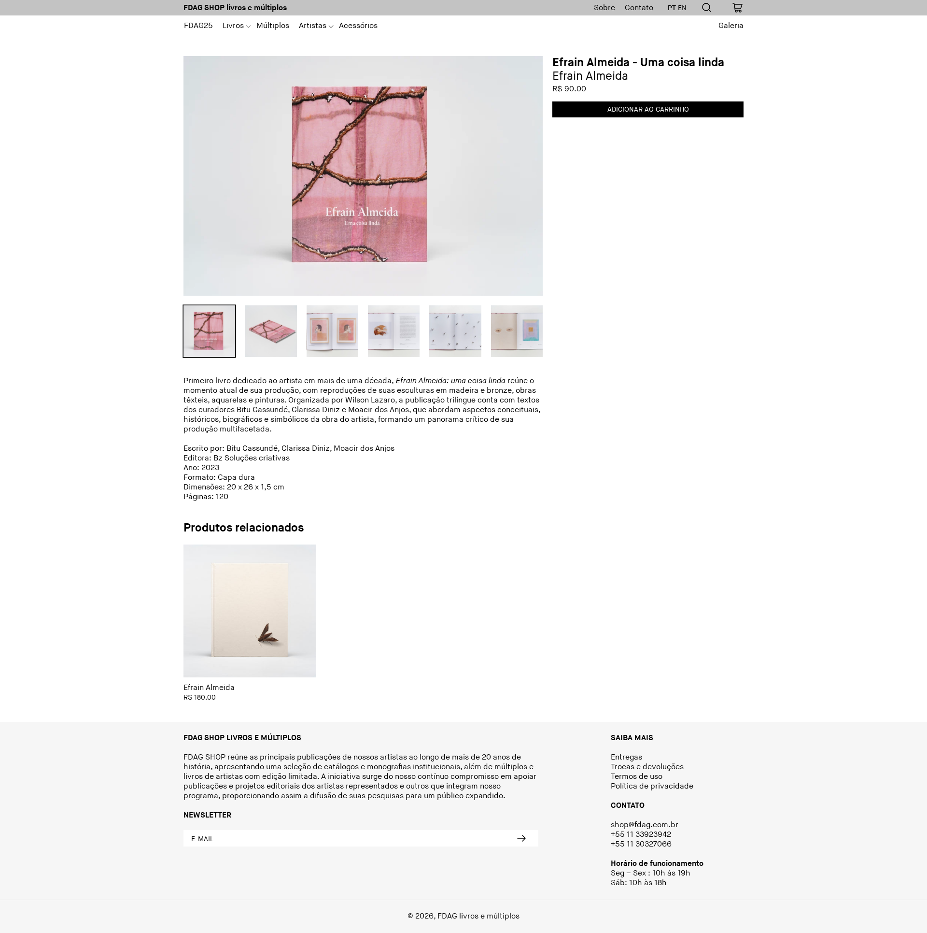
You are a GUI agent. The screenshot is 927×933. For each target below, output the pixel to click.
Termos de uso (636, 776)
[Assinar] (521, 838)
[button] (235, 26)
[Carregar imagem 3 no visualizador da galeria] (332, 331)
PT (672, 8)
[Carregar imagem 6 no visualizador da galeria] (517, 331)
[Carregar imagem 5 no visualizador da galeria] (455, 331)
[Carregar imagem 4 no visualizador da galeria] (394, 331)
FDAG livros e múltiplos (478, 916)
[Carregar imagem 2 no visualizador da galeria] (270, 331)
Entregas (626, 757)
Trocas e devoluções (647, 767)
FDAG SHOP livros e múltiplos (235, 8)
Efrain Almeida (209, 687)
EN (682, 8)
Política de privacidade (652, 786)
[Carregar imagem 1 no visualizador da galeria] (209, 331)
